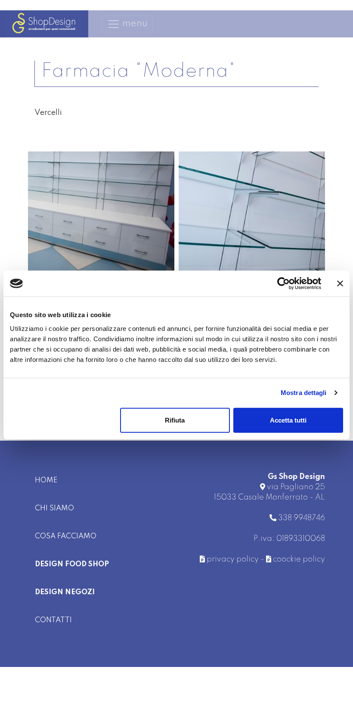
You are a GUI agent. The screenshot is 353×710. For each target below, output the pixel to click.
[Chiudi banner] (340, 284)
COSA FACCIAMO (65, 536)
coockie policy (298, 559)
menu (130, 22)
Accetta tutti (288, 419)
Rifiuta (175, 419)
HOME (46, 480)
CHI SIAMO (54, 508)
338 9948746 (300, 518)
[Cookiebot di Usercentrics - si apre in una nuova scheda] (283, 283)
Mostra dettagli (304, 392)
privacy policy (232, 559)
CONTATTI (53, 620)
